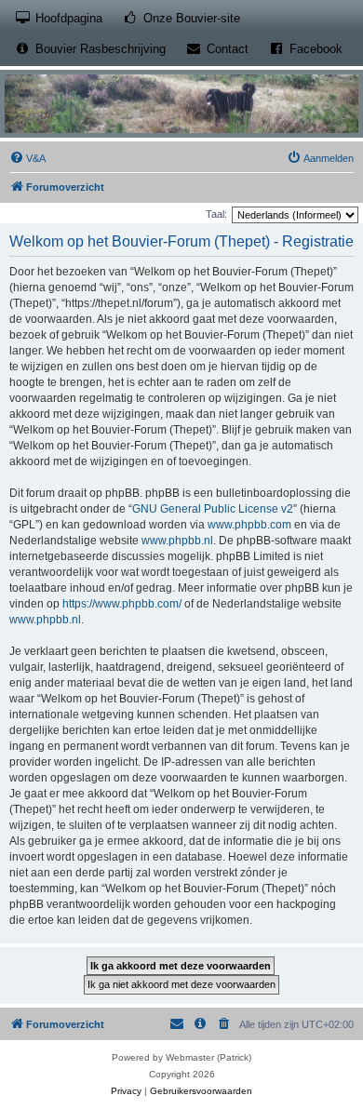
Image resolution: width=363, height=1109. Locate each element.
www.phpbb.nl (177, 540)
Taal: (216, 214)
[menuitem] (27, 158)
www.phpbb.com (249, 524)
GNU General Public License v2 (212, 508)
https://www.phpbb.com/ (122, 603)
